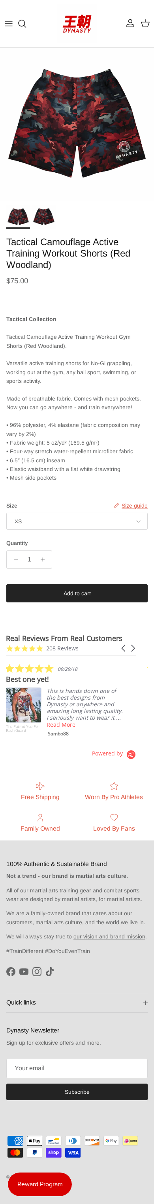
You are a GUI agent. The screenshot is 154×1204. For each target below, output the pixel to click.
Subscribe (77, 1092)
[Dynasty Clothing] (77, 23)
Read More (61, 724)
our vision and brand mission (109, 936)
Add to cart (77, 593)
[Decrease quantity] (14, 559)
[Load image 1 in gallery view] (77, 124)
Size (11, 505)
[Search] (26, 23)
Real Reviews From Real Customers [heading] (64, 638)
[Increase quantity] (45, 559)
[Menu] (8, 23)
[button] (124, 648)
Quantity (17, 543)
